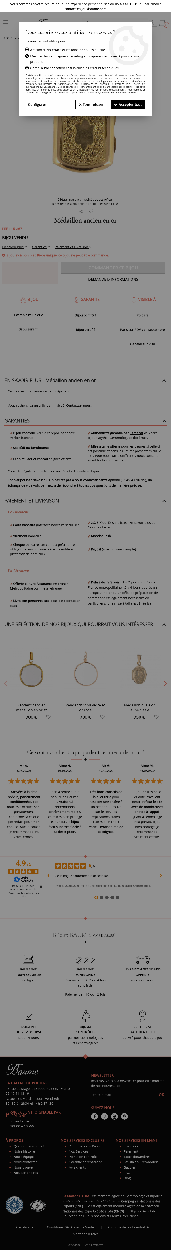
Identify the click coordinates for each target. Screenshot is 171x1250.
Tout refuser (93, 104)
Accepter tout (130, 104)
